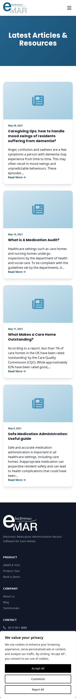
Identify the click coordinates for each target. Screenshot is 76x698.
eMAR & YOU (11, 565)
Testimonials (11, 608)
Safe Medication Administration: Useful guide (38, 436)
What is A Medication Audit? (33, 239)
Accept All (38, 668)
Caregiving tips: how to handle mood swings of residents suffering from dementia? (36, 136)
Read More (15, 177)
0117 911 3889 (17, 627)
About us (9, 596)
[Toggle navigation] (69, 8)
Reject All (38, 689)
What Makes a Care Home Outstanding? (32, 337)
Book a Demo (11, 577)
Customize (38, 679)
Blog (6, 602)
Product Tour (11, 571)
